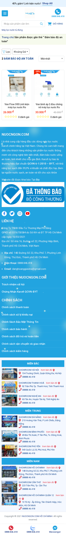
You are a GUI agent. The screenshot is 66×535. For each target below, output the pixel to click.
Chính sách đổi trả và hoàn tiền (20, 336)
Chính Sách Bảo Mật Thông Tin (20, 321)
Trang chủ (8, 37)
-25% (37, 71)
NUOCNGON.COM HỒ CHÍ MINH (37, 516)
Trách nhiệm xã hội (13, 284)
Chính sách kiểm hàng (15, 351)
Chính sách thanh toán (17, 307)
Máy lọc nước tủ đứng (12, 30)
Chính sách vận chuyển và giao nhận (23, 343)
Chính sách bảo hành (14, 329)
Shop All (47, 3)
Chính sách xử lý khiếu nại (17, 314)
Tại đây (35, 179)
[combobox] (23, 23)
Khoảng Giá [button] (20, 51)
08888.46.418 (28, 377)
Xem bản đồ (46, 370)
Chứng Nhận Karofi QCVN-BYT (20, 291)
